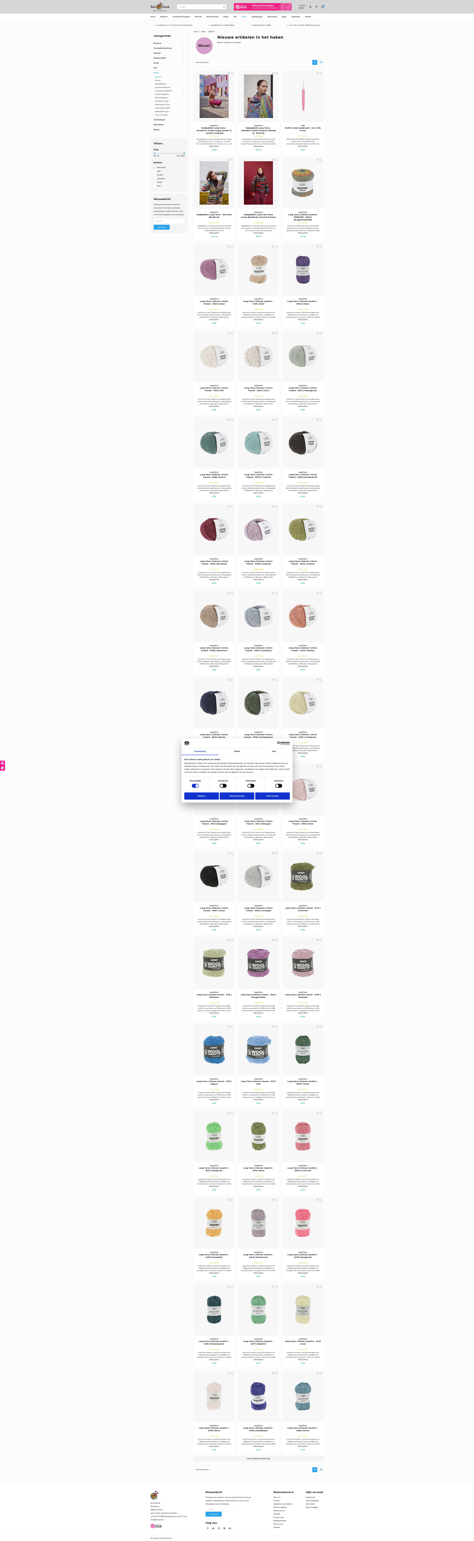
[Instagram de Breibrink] (219, 1528)
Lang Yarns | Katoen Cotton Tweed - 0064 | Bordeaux (214, 562)
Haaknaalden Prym (162, 111)
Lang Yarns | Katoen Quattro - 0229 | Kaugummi (302, 1256)
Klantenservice (279, 1510)
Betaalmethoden (279, 1521)
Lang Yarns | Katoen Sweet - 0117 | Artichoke (302, 909)
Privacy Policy (278, 1517)
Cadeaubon (295, 17)
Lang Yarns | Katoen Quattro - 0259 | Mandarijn (214, 1256)
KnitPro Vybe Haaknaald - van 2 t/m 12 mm (303, 129)
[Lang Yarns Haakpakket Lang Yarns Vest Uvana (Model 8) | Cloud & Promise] (258, 183)
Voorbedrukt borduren (181, 17)
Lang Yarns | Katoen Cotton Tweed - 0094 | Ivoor (258, 389)
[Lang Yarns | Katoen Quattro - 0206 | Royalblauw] (258, 1396)
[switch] (223, 786)
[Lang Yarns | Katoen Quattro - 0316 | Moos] (258, 1136)
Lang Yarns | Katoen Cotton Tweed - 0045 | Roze (214, 302)
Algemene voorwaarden (282, 1504)
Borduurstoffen (212, 17)
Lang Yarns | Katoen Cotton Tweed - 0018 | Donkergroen (258, 735)
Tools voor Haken (161, 115)
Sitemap (276, 1527)
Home (153, 17)
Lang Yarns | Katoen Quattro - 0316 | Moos (258, 1169)
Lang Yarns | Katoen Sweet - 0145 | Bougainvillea (258, 996)
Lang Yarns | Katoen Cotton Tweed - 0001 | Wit (214, 389)
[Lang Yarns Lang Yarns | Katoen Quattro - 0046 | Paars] (303, 269)
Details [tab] (237, 751)
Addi (158, 171)
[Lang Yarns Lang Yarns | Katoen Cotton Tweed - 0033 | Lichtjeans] (258, 616)
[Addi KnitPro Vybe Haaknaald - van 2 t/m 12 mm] (303, 96)
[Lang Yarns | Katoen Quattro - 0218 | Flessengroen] (214, 1309)
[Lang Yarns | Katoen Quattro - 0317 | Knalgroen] (214, 1136)
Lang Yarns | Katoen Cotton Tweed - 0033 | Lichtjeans (258, 649)
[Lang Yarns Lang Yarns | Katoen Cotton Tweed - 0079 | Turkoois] (258, 443)
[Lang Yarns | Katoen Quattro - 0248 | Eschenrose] (258, 1223)
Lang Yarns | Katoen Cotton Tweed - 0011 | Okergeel (258, 822)
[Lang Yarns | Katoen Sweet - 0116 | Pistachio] (214, 963)
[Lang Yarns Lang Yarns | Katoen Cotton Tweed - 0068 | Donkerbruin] (303, 443)
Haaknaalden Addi (162, 101)
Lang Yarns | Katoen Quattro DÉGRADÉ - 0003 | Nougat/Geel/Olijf (302, 217)
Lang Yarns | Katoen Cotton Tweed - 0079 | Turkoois (258, 475)
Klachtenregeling (279, 1507)
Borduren (164, 17)
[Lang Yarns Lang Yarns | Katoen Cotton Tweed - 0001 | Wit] (214, 356)
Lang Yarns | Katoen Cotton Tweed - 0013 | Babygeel (214, 822)
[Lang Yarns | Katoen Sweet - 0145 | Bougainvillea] (258, 963)
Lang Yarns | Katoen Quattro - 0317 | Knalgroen (214, 1169)
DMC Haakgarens (161, 98)
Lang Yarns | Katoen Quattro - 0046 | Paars (302, 302)
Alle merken (161, 167)
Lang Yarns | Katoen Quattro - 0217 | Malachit (258, 1342)
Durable (160, 175)
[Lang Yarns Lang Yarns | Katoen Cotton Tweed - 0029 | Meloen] (303, 616)
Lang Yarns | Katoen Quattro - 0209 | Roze (214, 1429)
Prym (159, 186)
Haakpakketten (160, 84)
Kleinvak (198, 17)
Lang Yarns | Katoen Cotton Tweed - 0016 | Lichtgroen (303, 735)
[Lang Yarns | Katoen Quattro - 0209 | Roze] (214, 1396)
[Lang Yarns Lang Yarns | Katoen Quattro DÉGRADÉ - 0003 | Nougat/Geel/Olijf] (303, 183)
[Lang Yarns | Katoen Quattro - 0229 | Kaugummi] (303, 1223)
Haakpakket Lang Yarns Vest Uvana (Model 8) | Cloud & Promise (258, 216)
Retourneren (278, 1524)
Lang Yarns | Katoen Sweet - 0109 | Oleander (303, 996)
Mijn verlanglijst (312, 1507)
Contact (276, 1500)
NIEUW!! (158, 77)
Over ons (277, 1497)
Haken (244, 17)
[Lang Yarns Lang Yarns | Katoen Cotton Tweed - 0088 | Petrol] (214, 443)
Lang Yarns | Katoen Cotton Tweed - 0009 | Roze (303, 822)
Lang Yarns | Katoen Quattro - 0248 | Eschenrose (258, 1256)
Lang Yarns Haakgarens (163, 91)
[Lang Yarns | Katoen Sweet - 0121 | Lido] (258, 1049)
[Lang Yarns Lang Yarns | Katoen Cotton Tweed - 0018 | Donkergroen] (258, 703)
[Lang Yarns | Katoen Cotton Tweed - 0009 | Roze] (303, 789)
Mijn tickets (310, 1504)
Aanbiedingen (257, 17)
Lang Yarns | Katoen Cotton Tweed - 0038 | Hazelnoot (214, 649)
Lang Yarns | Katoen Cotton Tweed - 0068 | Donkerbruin (302, 475)
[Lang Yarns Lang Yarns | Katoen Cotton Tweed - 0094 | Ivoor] (258, 356)
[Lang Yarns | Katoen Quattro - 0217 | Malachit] (258, 1309)
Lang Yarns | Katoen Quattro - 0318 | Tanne (302, 1082)
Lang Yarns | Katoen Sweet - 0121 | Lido (258, 1082)
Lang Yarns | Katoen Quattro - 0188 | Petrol (302, 1429)
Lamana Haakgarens (162, 87)
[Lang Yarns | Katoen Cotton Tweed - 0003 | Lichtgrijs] (258, 876)
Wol (235, 17)
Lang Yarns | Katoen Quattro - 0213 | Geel (303, 1342)
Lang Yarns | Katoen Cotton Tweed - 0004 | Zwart (214, 909)
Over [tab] (274, 751)
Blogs (284, 17)
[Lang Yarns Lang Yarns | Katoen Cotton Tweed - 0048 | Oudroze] (258, 529)
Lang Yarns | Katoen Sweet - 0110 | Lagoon (214, 1082)
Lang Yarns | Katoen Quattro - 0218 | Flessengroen (214, 1342)
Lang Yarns (161, 178)
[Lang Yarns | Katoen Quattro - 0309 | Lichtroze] (303, 1136)
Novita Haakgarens (162, 94)
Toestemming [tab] (200, 751)
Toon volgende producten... (258, 1459)
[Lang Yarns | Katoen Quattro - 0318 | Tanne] (303, 1049)
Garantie (276, 1514)
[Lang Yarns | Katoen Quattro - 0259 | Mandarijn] (214, 1223)
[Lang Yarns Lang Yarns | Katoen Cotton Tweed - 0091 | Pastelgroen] (303, 356)
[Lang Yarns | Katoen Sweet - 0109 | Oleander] (303, 963)
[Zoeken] (224, 6)
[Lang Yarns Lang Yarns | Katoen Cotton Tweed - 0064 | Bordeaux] (214, 529)
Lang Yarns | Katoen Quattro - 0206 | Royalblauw (258, 1429)
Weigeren (202, 796)
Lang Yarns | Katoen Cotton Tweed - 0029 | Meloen (303, 649)
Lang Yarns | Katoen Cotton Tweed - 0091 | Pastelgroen (303, 389)
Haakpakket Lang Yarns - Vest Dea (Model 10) (214, 216)
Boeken (158, 80)
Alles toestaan (272, 796)
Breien (225, 17)
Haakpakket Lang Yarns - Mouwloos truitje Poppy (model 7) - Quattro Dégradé (214, 130)
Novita (159, 182)
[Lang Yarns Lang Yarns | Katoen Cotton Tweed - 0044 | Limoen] (303, 529)
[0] (322, 7)
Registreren (310, 1497)
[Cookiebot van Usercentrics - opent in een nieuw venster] (279, 743)
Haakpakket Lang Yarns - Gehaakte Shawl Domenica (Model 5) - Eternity (258, 130)
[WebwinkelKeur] (263, 6)
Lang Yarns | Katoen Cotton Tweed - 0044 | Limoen (303, 562)
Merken (308, 17)
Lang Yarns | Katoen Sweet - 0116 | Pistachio (214, 996)
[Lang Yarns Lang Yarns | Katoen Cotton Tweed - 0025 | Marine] (214, 703)
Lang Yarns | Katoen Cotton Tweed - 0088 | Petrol (214, 475)
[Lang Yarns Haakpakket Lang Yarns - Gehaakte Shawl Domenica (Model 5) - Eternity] (258, 96)
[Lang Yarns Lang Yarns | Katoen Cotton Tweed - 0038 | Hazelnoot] (214, 616)
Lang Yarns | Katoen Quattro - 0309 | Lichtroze (302, 1169)
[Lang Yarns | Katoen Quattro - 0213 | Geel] (303, 1309)
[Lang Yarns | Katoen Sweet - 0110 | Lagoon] (214, 1049)
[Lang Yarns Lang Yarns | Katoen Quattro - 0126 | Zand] (258, 269)
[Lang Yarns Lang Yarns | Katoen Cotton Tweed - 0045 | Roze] (214, 269)
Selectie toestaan (237, 796)
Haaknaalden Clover (162, 105)
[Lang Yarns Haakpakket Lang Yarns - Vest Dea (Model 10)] (214, 183)
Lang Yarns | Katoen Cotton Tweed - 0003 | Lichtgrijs (258, 909)
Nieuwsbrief (272, 17)
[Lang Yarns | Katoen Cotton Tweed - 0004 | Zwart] (214, 876)
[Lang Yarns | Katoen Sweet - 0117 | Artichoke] (303, 876)
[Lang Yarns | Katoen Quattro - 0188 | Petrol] (303, 1396)
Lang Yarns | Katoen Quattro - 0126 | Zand (258, 302)
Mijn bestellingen (312, 1500)
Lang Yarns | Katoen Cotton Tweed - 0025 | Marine (214, 735)
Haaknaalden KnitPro (162, 108)
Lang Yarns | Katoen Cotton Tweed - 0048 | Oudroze (258, 562)
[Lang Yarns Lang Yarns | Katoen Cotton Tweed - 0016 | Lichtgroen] (303, 703)
